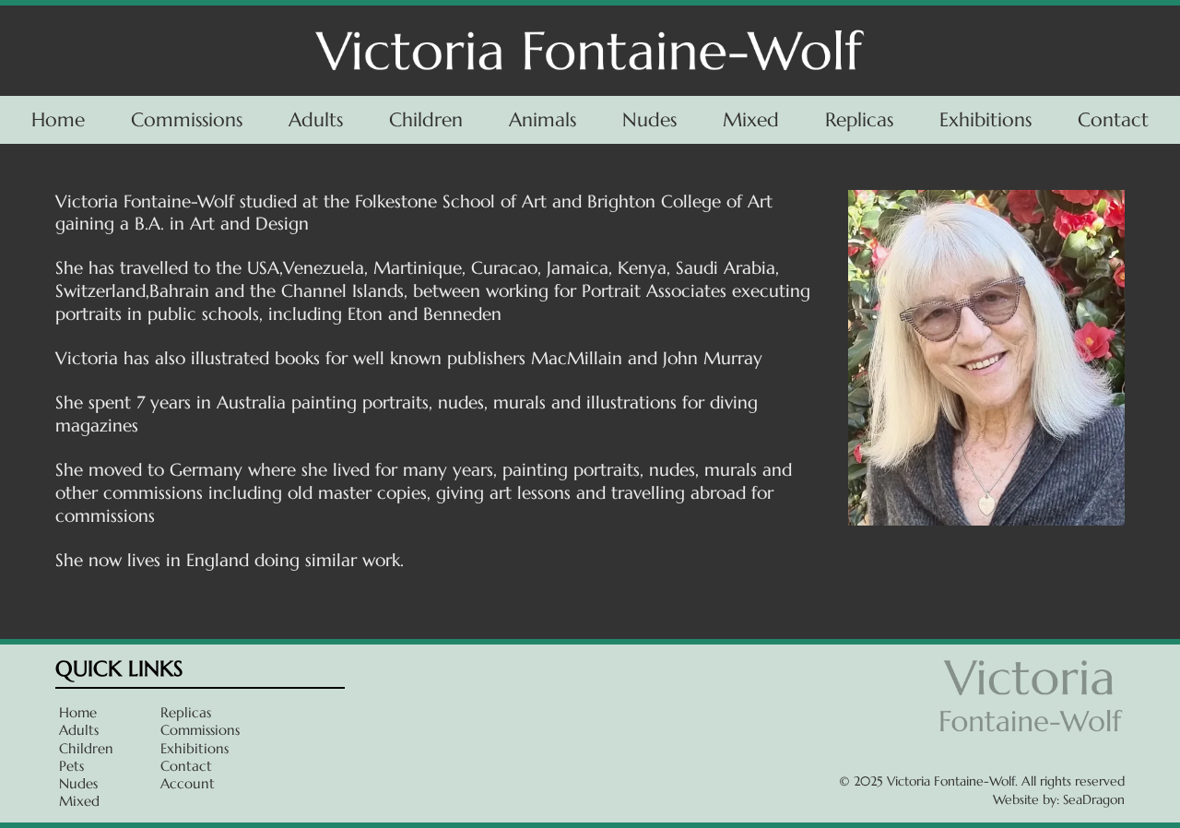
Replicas (859, 119)
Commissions (186, 119)
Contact (1113, 119)
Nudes (649, 119)
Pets (71, 766)
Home (58, 119)
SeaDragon (1094, 799)
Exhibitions (985, 119)
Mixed (751, 119)
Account (187, 783)
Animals (542, 119)
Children (426, 119)
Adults (316, 119)
